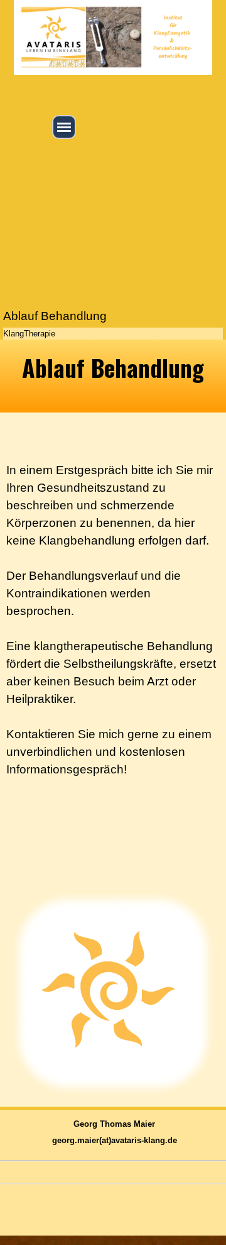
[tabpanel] (113, 376)
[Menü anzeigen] (64, 127)
